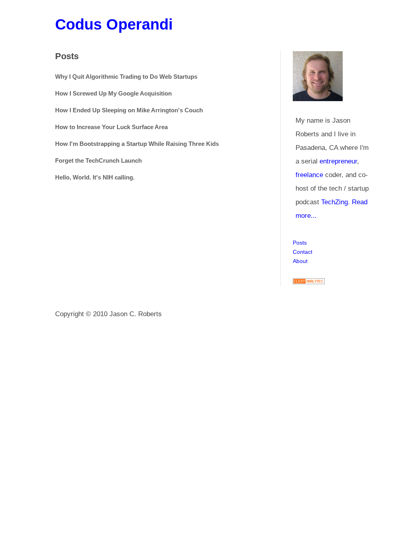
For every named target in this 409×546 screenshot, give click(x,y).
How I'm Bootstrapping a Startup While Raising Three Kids (137, 143)
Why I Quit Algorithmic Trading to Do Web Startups (126, 76)
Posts (300, 242)
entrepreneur (338, 161)
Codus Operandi (114, 24)
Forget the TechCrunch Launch (98, 160)
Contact (302, 252)
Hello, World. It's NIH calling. (95, 177)
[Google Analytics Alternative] (309, 282)
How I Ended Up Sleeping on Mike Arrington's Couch (129, 110)
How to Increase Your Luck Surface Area (111, 127)
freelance (309, 175)
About (300, 261)
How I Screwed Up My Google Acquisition (113, 93)
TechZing (334, 202)
